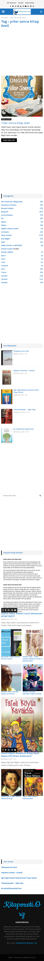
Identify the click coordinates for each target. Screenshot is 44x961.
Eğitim (3, 222)
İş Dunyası (5, 232)
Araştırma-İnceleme (8, 205)
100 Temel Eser (11, 3)
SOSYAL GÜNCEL (7, 252)
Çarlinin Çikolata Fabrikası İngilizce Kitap (32, 693)
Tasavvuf (4, 266)
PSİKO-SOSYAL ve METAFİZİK (11, 245)
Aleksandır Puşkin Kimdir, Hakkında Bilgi (11, 797)
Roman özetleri (6, 119)
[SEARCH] (40, 495)
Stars (3, 259)
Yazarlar (20, 3)
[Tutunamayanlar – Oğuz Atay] (6, 416)
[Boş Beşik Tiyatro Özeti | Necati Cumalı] (11, 642)
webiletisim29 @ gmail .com (26, 943)
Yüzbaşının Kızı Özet (21, 351)
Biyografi (4, 212)
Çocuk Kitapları (7, 215)
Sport (3, 256)
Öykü (3, 242)
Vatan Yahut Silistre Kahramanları (30, 797)
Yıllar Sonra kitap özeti (15, 123)
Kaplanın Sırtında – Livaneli (24, 371)
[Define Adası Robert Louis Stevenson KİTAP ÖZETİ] (22, 585)
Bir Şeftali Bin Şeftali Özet (23, 429)
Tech (3, 269)
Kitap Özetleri (29, 3)
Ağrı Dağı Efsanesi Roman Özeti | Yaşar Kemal (18, 878)
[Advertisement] (22, 51)
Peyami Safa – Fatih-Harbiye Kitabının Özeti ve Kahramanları (32, 659)
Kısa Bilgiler (5, 239)
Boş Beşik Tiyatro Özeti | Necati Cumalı (10, 658)
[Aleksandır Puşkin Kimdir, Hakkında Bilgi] (11, 782)
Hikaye (3, 225)
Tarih (3, 262)
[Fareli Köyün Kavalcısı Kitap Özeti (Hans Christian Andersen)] (22, 724)
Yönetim (4, 283)
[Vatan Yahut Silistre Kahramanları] (33, 782)
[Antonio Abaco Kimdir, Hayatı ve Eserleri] (11, 677)
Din (2, 218)
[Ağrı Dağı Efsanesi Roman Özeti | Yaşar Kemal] (6, 396)
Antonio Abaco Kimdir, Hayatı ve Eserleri (10, 693)
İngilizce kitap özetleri (10, 229)
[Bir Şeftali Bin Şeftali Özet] (6, 435)
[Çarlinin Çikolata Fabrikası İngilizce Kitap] (33, 677)
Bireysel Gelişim (7, 208)
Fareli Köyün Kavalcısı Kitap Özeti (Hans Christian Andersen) (20, 754)
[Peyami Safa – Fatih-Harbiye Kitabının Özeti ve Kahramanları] (33, 642)
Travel (3, 272)
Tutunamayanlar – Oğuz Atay (24, 410)
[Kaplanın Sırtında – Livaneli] (6, 377)
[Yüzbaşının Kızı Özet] (6, 357)
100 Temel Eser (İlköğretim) (11, 202)
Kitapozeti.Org (22, 909)
